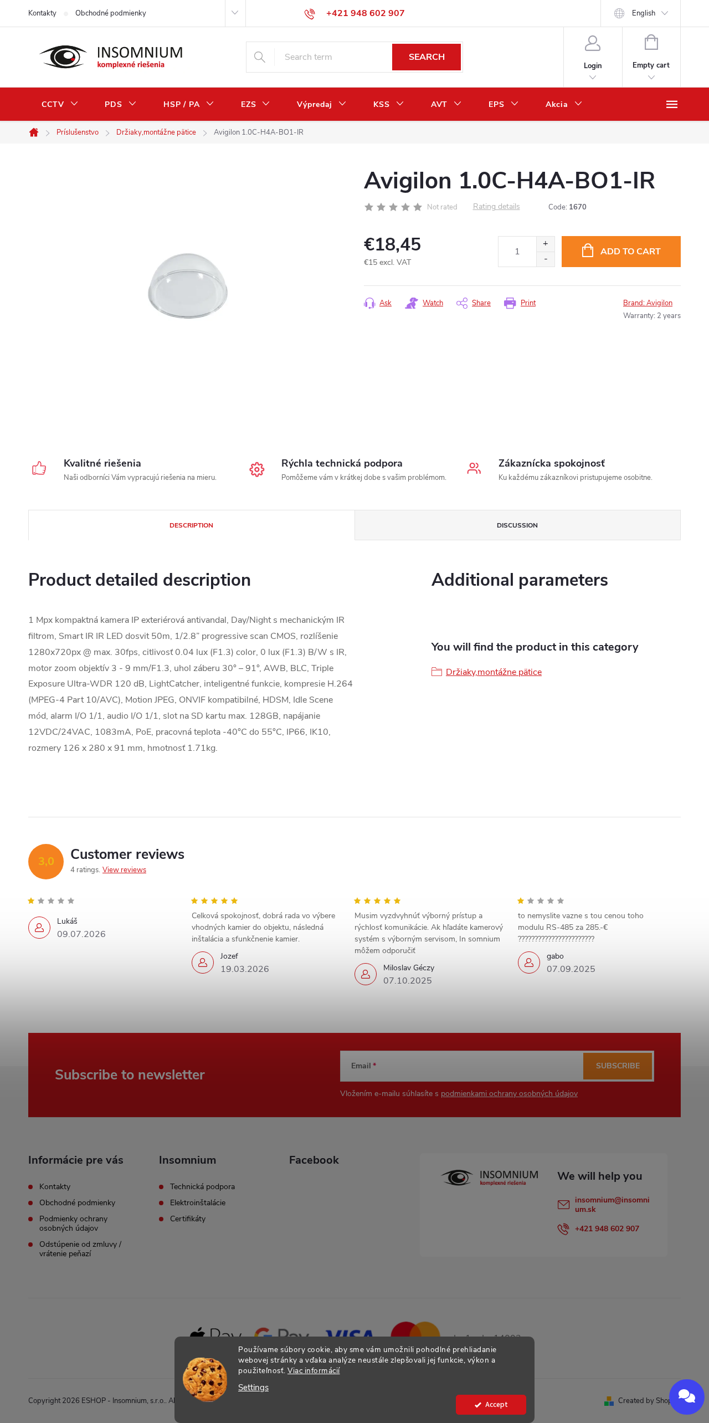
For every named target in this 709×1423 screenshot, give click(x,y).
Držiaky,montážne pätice (494, 672)
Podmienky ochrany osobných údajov (73, 1223)
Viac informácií (313, 1370)
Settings (253, 1388)
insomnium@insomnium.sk (612, 1205)
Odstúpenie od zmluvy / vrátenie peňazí (80, 1249)
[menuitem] (59, 105)
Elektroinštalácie (197, 1203)
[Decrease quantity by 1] (545, 259)
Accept (496, 1404)
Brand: (647, 303)
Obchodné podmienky (110, 13)
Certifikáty (187, 1219)
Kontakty (42, 13)
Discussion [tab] (517, 525)
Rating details (496, 207)
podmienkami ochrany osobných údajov (509, 1093)
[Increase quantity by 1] (545, 244)
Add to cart (630, 251)
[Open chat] (687, 1397)
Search (427, 57)
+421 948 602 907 (607, 1229)
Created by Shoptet (649, 1401)
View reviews (124, 870)
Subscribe (618, 1066)
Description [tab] (191, 525)
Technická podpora (202, 1187)
